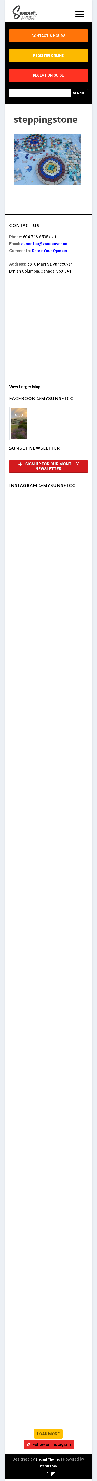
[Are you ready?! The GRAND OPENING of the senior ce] (48, 937)
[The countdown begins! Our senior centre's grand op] (48, 891)
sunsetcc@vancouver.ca (44, 243)
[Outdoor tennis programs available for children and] (48, 611)
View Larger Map (24, 386)
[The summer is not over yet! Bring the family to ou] (48, 565)
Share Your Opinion (49, 250)
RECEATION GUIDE (48, 75)
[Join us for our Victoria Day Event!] (48, 658)
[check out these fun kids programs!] (48, 1217)
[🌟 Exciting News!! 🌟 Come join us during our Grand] (48, 1077)
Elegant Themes (48, 1459)
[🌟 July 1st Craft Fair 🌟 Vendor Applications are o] (48, 1031)
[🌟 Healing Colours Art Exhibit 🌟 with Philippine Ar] (48, 984)
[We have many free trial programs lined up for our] (48, 704)
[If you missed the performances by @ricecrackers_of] (48, 518)
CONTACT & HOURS (48, 36)
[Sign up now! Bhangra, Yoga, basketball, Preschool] (48, 1356)
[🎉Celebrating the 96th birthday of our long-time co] (48, 1263)
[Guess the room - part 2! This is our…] (48, 798)
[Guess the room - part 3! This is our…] (48, 751)
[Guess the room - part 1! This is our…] (48, 844)
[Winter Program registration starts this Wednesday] (48, 1403)
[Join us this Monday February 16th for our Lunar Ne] (48, 1310)
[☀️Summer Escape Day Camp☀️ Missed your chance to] (48, 1124)
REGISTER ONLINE (48, 55)
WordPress (48, 1466)
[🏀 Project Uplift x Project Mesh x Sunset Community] (48, 1170)
